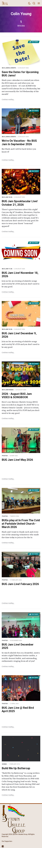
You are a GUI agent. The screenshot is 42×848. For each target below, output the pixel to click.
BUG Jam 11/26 (7, 269)
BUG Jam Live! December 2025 (17, 646)
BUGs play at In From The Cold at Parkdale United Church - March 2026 (21, 524)
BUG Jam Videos (8, 390)
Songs (4, 764)
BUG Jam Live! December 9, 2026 (19, 335)
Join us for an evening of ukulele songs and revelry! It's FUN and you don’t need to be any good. (21, 284)
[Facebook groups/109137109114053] (3, 846)
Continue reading (7, 99)
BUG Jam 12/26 (7, 329)
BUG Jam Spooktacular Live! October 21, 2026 (19, 203)
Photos (5, 455)
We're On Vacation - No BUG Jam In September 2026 (19, 142)
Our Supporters (7, 841)
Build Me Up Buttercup (16, 768)
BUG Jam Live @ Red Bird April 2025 (18, 709)
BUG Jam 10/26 (7, 197)
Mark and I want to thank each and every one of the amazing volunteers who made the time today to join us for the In (20, 535)
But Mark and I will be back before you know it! (19, 150)
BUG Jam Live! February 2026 (20, 584)
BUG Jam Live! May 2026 (17, 459)
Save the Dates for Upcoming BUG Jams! (20, 73)
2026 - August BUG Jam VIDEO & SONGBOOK (17, 395)
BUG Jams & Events (9, 68)
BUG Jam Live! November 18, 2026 (20, 274)
